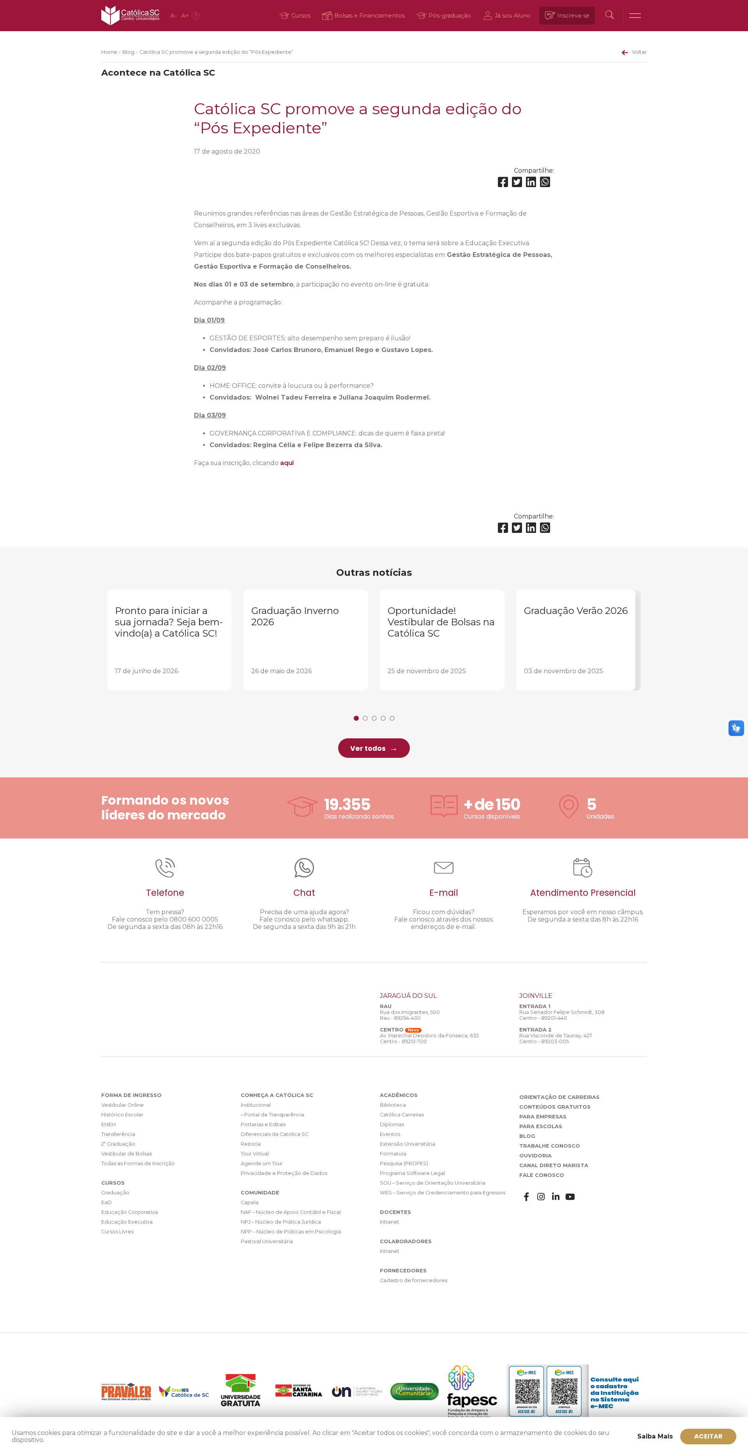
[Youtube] (570, 1197)
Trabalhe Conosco (549, 1146)
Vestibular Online (122, 1105)
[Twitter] (517, 182)
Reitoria (251, 1144)
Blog (128, 52)
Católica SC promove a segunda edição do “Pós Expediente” (216, 52)
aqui (287, 463)
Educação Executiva (127, 1222)
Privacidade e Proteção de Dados (284, 1173)
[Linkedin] (531, 182)
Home (109, 52)
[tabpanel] (169, 640)
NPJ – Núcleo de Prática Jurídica (281, 1222)
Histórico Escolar (122, 1115)
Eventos (390, 1134)
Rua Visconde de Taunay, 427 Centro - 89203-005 (555, 1038)
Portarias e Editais (263, 1124)
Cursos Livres (117, 1232)
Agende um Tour (262, 1163)
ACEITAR (708, 1436)
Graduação (115, 1193)
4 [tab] (383, 718)
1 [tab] (356, 718)
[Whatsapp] (545, 182)
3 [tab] (374, 718)
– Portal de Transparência (272, 1115)
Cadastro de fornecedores (413, 1280)
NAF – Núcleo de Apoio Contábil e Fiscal (291, 1212)
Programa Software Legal (412, 1173)
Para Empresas (542, 1117)
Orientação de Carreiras (559, 1097)
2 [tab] (365, 718)
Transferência (118, 1134)
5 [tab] (392, 718)
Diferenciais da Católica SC (275, 1134)
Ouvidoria (535, 1156)
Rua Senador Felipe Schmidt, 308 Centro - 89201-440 (562, 1015)
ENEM (108, 1124)
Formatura (393, 1154)
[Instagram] (541, 1197)
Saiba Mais (655, 1436)
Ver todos (368, 748)
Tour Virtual (255, 1154)
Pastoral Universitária (267, 1241)
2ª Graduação (118, 1144)
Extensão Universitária (407, 1144)
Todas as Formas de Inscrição (138, 1163)
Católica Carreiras (402, 1115)
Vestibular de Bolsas (126, 1154)
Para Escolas (540, 1126)
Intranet (389, 1222)
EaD (106, 1202)
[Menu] (635, 15)
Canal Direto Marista (553, 1165)
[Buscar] (609, 15)
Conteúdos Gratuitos (555, 1107)
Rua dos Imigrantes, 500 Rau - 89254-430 (410, 1015)
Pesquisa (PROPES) (404, 1163)
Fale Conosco (541, 1175)
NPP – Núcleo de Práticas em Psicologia (291, 1232)
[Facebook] (503, 182)
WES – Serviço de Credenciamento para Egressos (442, 1193)
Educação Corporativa (129, 1212)
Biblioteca (393, 1105)
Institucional (256, 1105)
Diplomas (392, 1124)
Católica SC (130, 15)
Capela (250, 1202)
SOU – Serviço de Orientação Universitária (432, 1183)
